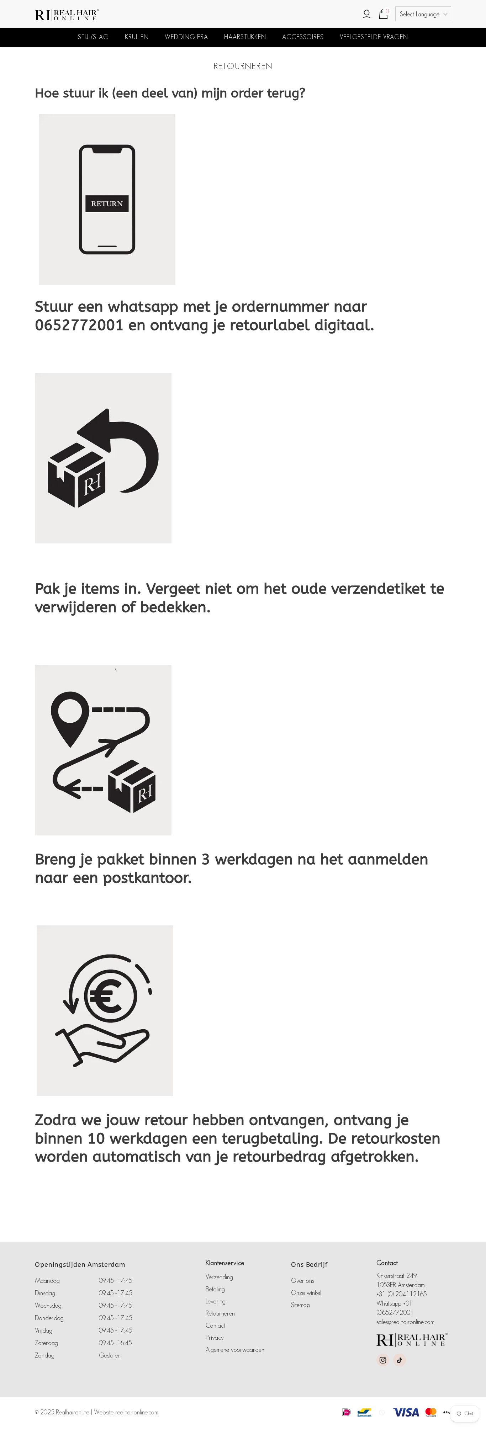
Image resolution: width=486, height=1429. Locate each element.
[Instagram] (382, 1360)
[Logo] (99, 15)
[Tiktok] (399, 1360)
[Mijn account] (366, 15)
